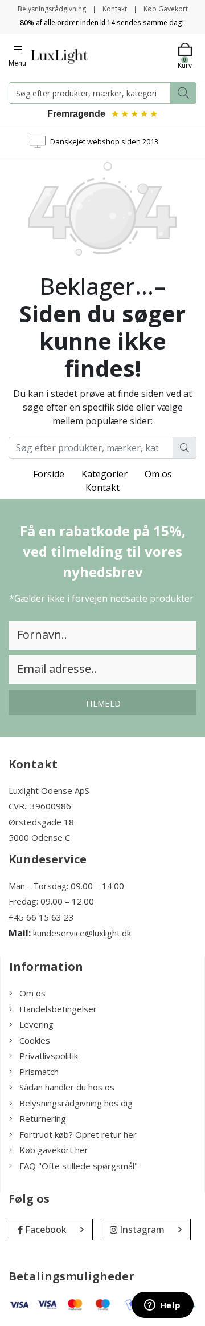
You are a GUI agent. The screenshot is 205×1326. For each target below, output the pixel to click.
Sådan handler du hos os (66, 1087)
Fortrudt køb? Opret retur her (78, 1134)
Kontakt (114, 9)
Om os (158, 474)
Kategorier (104, 474)
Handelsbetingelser (58, 1009)
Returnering (42, 1118)
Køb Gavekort (166, 9)
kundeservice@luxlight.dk (82, 933)
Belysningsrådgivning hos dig (76, 1103)
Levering (36, 1024)
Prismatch (39, 1071)
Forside (48, 474)
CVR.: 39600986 (40, 806)
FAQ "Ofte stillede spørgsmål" (78, 1165)
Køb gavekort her (53, 1149)
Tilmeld (102, 703)
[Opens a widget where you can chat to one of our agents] (162, 1306)
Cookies (34, 1040)
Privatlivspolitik (48, 1055)
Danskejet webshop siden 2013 (104, 141)
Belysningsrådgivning (52, 9)
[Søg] (183, 93)
